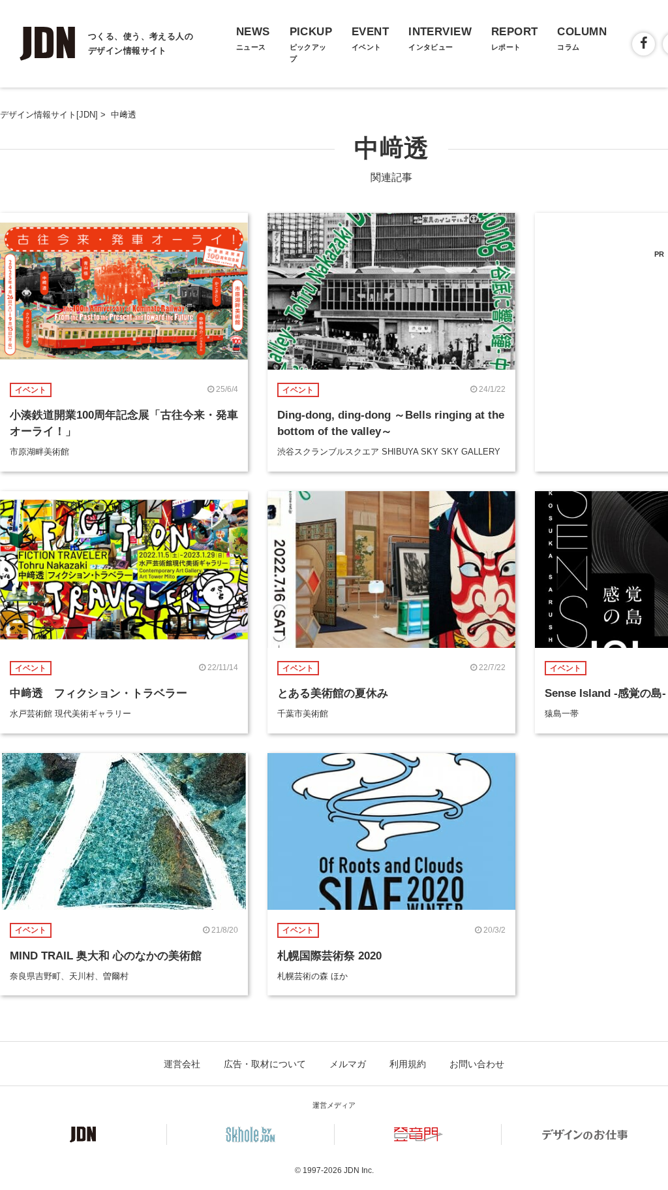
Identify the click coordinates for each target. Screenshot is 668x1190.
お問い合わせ (476, 1064)
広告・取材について (265, 1064)
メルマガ (347, 1064)
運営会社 (182, 1064)
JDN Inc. (359, 1170)
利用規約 (407, 1064)
